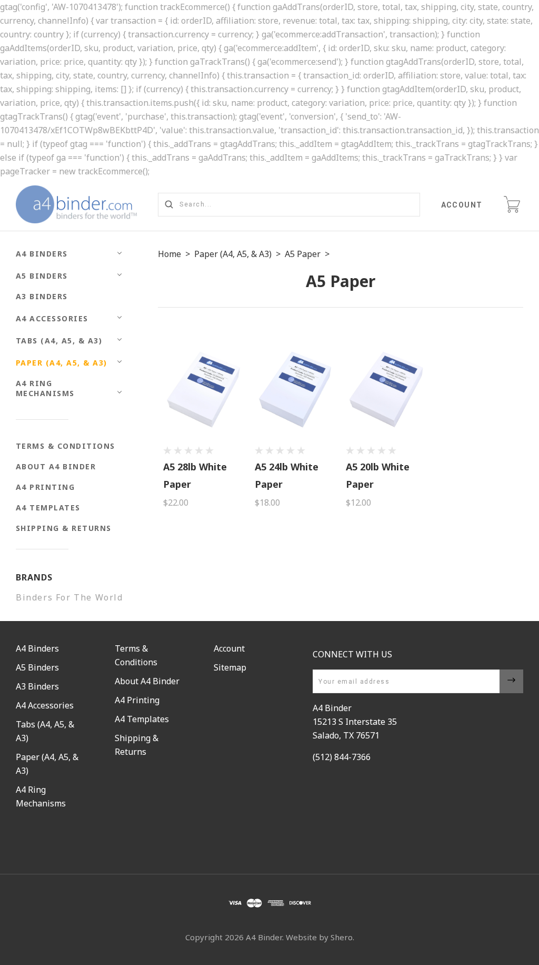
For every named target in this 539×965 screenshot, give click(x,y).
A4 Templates (48, 508)
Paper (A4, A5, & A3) (61, 363)
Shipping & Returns (64, 528)
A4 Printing (45, 487)
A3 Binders (42, 296)
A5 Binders (42, 276)
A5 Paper (303, 254)
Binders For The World (69, 597)
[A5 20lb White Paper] (386, 389)
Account (462, 205)
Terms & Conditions (65, 446)
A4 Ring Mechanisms (45, 388)
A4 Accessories (52, 318)
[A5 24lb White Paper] (295, 389)
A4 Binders (42, 254)
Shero (342, 937)
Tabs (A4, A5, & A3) (59, 341)
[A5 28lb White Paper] (203, 389)
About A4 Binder (56, 466)
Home (169, 254)
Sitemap (230, 667)
